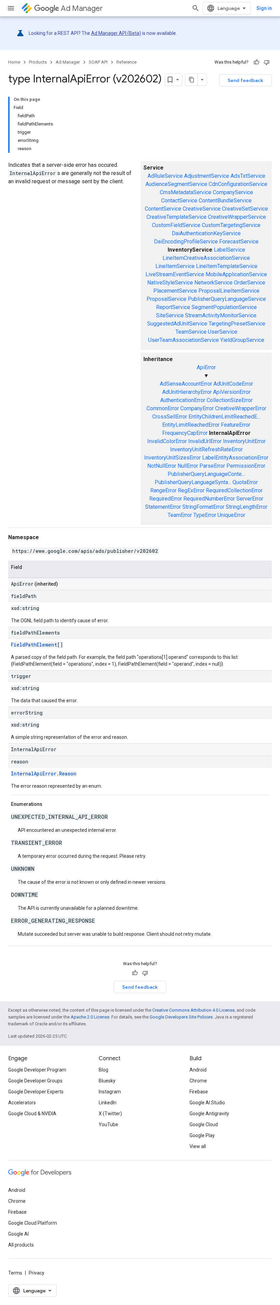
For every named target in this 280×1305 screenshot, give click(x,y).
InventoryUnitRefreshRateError (206, 449)
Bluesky (107, 1080)
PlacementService (175, 291)
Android (198, 1070)
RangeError (163, 490)
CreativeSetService (245, 208)
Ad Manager (82, 8)
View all (198, 1146)
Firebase (199, 1091)
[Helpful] (256, 62)
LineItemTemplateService (226, 266)
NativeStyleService (170, 282)
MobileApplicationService (236, 274)
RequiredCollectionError (234, 490)
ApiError (206, 367)
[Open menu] (11, 8)
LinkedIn (107, 1102)
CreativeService (202, 208)
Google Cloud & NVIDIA (32, 1113)
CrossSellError (169, 416)
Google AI (18, 1234)
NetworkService (213, 282)
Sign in (264, 8)
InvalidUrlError (205, 441)
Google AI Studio (207, 1102)
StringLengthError (246, 507)
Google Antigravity (209, 1113)
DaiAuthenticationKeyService (206, 233)
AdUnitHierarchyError (187, 392)
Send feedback (245, 80)
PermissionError (245, 466)
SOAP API (98, 62)
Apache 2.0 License (90, 1017)
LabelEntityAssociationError (235, 457)
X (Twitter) (110, 1113)
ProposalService (166, 299)
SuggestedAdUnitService (177, 323)
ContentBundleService (225, 200)
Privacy (36, 1273)
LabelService (229, 250)
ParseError (212, 466)
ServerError (249, 498)
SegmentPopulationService (224, 307)
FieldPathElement (34, 644)
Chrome (198, 1080)
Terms (15, 1273)
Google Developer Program (37, 1070)
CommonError (162, 408)
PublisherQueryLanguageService (227, 299)
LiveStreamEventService (174, 274)
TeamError (180, 515)
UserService (222, 332)
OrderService (249, 282)
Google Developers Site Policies (181, 1017)
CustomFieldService (176, 225)
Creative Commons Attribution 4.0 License (193, 1010)
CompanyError (197, 408)
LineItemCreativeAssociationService (206, 258)
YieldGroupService (242, 340)
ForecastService (238, 241)
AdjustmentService (206, 176)
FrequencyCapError (185, 433)
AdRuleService (165, 176)
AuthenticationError (182, 400)
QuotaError (245, 482)
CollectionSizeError (230, 400)
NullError (188, 466)
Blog (103, 1070)
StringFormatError (203, 507)
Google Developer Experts (36, 1091)
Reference (126, 62)
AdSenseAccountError (186, 384)
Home (14, 62)
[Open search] (196, 8)
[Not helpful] (267, 62)
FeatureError (235, 425)
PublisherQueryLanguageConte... (206, 474)
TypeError (204, 515)
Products (38, 62)
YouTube (108, 1124)
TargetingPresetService (237, 323)
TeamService (191, 332)
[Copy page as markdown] (191, 79)
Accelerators (22, 1102)
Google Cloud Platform (32, 1223)
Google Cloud (204, 1124)
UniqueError (231, 515)
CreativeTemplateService (176, 217)
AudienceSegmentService (176, 184)
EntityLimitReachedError (191, 425)
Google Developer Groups (35, 1080)
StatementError (163, 507)
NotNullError (161, 466)
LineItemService (175, 266)
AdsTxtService (247, 176)
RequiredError (165, 498)
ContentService (163, 208)
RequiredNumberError (209, 498)
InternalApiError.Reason (43, 773)
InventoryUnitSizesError (172, 457)
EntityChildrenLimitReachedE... (224, 416)
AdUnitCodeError (233, 384)
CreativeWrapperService (237, 217)
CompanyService (233, 192)
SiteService (170, 315)
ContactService (179, 200)
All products (21, 1245)
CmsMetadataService (185, 192)
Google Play (202, 1135)
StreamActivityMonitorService (220, 315)
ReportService (173, 307)
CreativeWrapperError (240, 408)
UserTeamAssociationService (183, 340)
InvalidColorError (167, 441)
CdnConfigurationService (238, 184)
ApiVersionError (232, 392)
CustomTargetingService (231, 225)
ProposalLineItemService (229, 291)
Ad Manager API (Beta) (116, 33)
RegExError (191, 490)
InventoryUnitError (244, 441)
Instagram (110, 1091)
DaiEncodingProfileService (186, 241)
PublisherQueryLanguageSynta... (193, 482)
